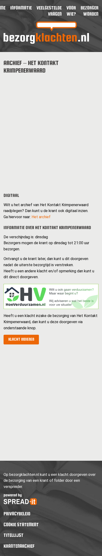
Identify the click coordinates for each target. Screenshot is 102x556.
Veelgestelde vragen (49, 11)
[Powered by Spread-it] (20, 503)
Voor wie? (71, 11)
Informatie (21, 7)
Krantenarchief (19, 546)
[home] (46, 42)
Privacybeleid (17, 513)
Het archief (41, 217)
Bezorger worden (89, 11)
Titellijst (13, 535)
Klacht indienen (21, 339)
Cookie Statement (21, 524)
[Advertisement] (51, 129)
